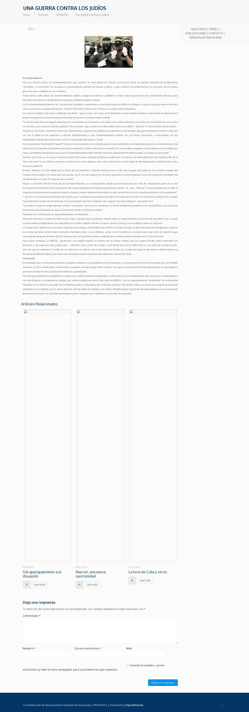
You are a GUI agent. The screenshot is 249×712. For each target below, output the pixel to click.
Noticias (43, 14)
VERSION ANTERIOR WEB (205, 37)
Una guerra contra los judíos (92, 14)
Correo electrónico (88, 648)
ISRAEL (213, 29)
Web (129, 648)
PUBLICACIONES (195, 33)
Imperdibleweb (134, 705)
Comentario (31, 615)
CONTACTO (216, 33)
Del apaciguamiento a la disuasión (42, 574)
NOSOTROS (198, 29)
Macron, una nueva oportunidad (91, 574)
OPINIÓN (62, 14)
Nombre (29, 648)
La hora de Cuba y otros (147, 572)
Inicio (26, 14)
